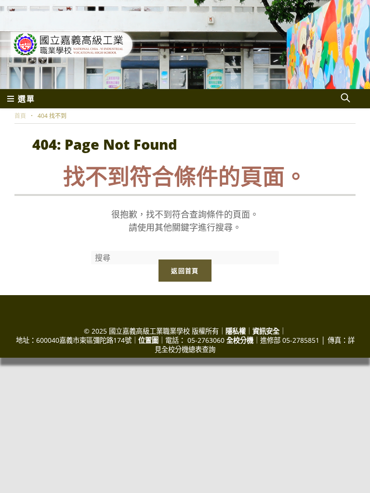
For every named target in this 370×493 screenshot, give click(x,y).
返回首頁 (184, 270)
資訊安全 (265, 331)
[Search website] (345, 98)
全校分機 (239, 340)
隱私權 (235, 331)
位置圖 (148, 340)
